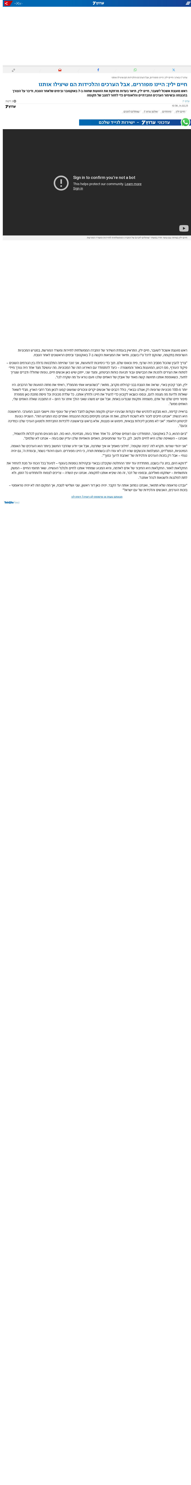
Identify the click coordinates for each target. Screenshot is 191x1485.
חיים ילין (177, 111)
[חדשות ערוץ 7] (95, 3)
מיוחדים (163, 111)
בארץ (174, 77)
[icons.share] (5, 3)
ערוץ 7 (181, 77)
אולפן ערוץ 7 (148, 111)
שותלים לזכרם (129, 111)
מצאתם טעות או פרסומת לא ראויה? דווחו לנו (94, 496)
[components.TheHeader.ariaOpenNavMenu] (161, 3)
